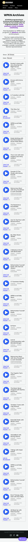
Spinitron (15, 32)
